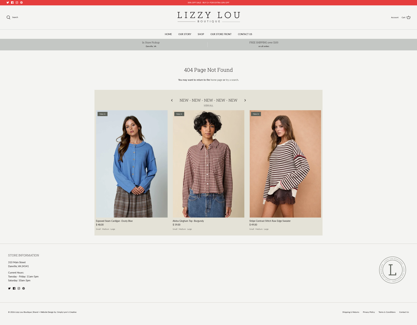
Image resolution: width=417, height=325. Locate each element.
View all (208, 105)
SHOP (201, 34)
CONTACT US (245, 34)
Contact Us (404, 312)
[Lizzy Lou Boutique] (208, 17)
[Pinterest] (21, 2)
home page (216, 79)
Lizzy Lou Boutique (23, 312)
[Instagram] (17, 2)
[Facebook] (12, 2)
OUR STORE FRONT (220, 34)
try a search (232, 79)
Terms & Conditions (387, 312)
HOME (168, 34)
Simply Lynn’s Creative (66, 312)
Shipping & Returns (350, 312)
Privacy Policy (369, 312)
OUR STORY (184, 34)
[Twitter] (8, 2)
